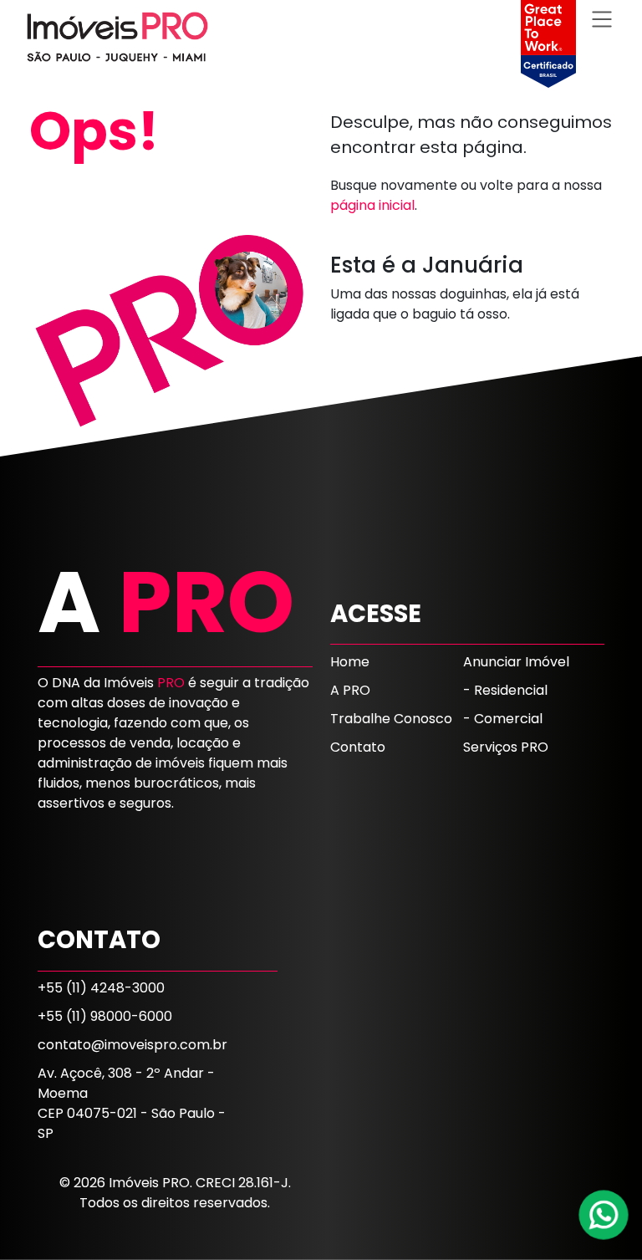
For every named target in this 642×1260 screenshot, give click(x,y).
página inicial (372, 205)
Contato (357, 747)
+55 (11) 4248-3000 (101, 987)
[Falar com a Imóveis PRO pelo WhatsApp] (604, 1215)
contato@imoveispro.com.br (132, 1044)
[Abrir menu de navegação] (602, 19)
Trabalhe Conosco (391, 718)
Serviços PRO (505, 747)
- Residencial (505, 690)
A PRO (350, 690)
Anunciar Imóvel (516, 661)
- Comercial (503, 718)
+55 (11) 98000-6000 (105, 1016)
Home (349, 661)
